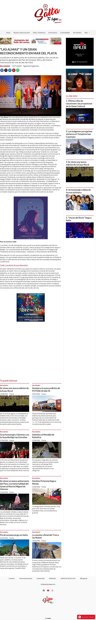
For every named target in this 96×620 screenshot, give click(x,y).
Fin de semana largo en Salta (14, 535)
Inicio (8, 33)
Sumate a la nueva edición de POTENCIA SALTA (46, 389)
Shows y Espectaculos (22, 33)
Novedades (77, 33)
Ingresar (84, 578)
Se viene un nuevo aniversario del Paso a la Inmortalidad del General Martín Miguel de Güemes (14, 485)
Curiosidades (65, 33)
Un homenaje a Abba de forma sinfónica (78, 191)
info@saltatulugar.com (48, 584)
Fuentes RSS (40, 578)
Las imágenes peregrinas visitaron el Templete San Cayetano (79, 134)
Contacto (12, 578)
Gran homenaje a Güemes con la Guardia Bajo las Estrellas (14, 436)
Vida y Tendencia (39, 33)
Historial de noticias (25, 578)
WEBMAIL (52, 578)
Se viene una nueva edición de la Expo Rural (77, 163)
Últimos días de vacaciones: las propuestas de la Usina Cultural (79, 103)
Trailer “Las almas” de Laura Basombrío (14, 265)
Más (86, 33)
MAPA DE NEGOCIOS (68, 578)
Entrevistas (52, 33)
